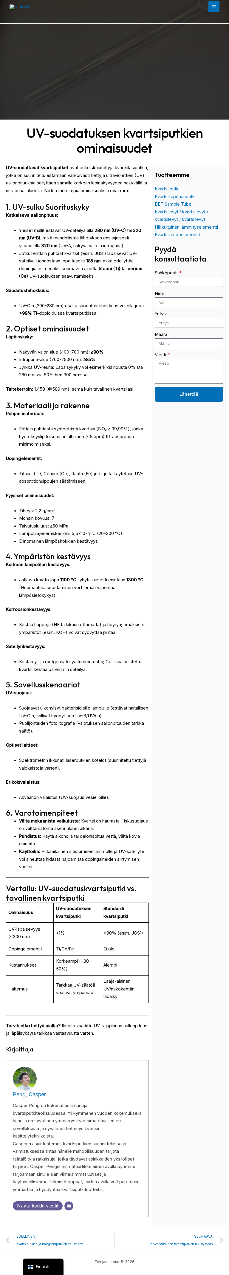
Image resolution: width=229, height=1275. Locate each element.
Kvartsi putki (167, 189)
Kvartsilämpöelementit (177, 234)
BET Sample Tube (173, 204)
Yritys (160, 314)
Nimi (159, 293)
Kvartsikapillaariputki (175, 196)
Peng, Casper (29, 1094)
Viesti (161, 354)
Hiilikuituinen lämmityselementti (186, 227)
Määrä (161, 334)
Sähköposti (167, 273)
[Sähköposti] (68, 1205)
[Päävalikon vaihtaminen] (213, 6)
